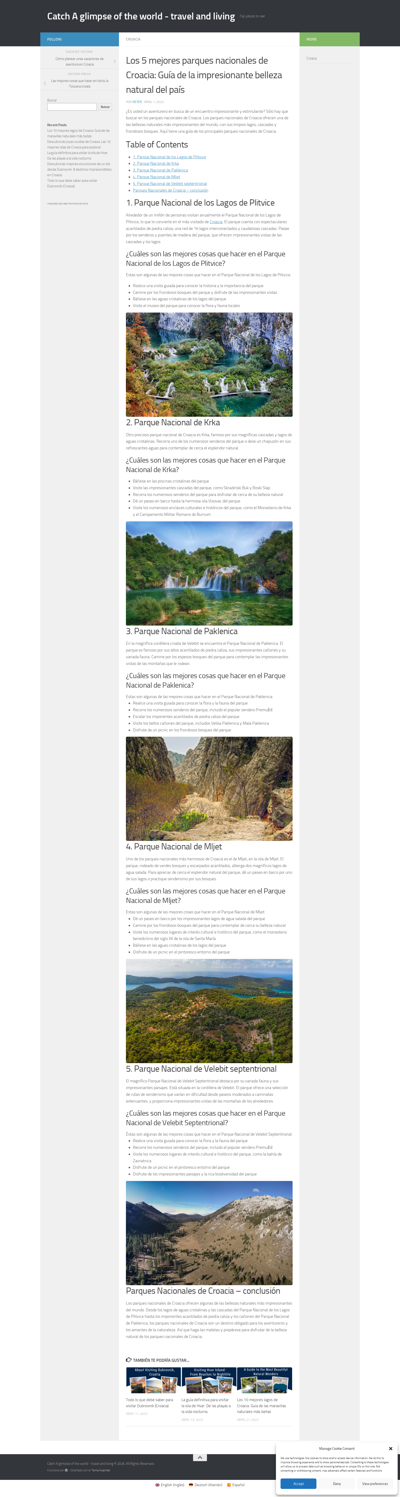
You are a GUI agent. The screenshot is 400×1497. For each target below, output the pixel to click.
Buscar (52, 100)
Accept (299, 1484)
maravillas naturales (57, 203)
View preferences (375, 1484)
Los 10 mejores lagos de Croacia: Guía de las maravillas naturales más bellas (261, 1405)
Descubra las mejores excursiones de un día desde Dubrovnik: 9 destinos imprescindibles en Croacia (79, 169)
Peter (137, 102)
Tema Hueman (100, 1470)
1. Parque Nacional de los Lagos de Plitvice (169, 157)
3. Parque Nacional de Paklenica (160, 170)
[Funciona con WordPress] (66, 1470)
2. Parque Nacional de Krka (156, 163)
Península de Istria (78, 203)
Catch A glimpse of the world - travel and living (141, 16)
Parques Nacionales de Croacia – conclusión (170, 190)
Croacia (133, 39)
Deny (337, 1484)
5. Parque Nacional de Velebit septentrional (170, 183)
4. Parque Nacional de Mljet (156, 176)
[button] (390, 1448)
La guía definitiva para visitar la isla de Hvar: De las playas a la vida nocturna (206, 1405)
